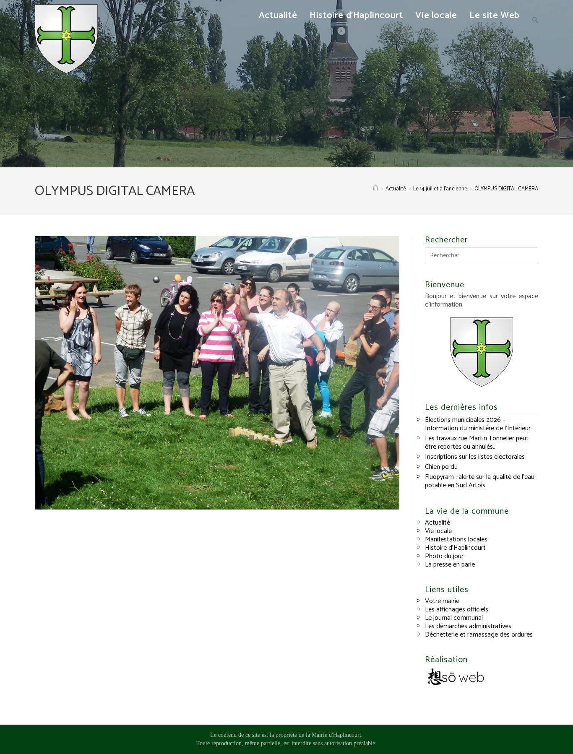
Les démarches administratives (468, 626)
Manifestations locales (456, 539)
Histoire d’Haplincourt (455, 548)
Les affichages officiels (456, 609)
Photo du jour (444, 556)
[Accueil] (375, 189)
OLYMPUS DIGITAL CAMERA (506, 189)
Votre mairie (442, 601)
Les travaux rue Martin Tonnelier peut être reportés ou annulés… (477, 442)
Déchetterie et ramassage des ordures (479, 634)
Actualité (437, 522)
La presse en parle (450, 564)
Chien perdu (441, 467)
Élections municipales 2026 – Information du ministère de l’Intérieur (478, 424)
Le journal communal (454, 618)
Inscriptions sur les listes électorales (475, 457)
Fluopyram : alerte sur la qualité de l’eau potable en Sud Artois (479, 481)
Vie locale (438, 531)
